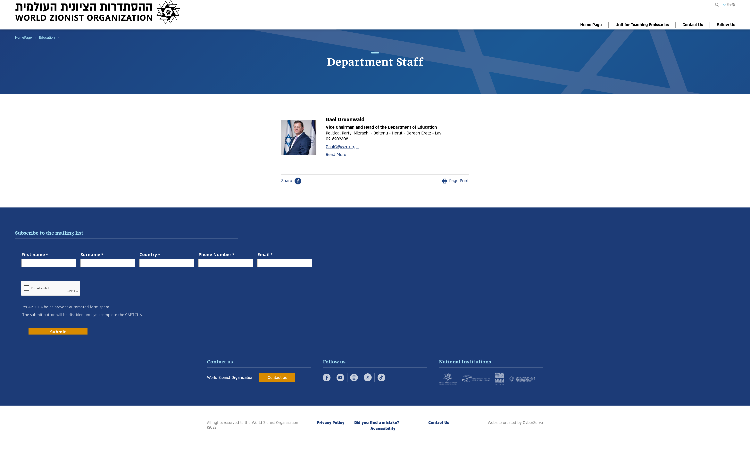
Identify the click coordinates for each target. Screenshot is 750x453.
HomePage (23, 38)
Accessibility (383, 428)
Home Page (591, 25)
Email (263, 254)
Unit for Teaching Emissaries (642, 25)
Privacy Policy (331, 422)
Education (47, 38)
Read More (336, 155)
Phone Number (214, 254)
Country (148, 254)
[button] (717, 4)
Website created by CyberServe (515, 422)
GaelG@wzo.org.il (342, 147)
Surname (90, 254)
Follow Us (726, 25)
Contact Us (692, 25)
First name (33, 254)
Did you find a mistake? (376, 422)
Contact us (277, 377)
